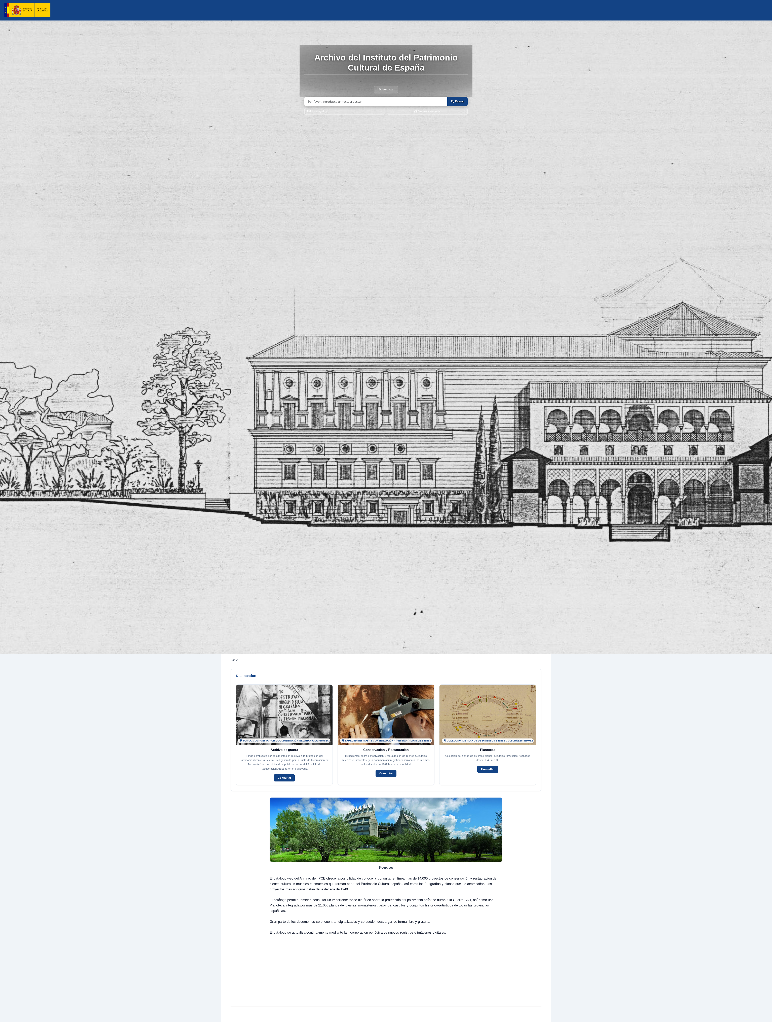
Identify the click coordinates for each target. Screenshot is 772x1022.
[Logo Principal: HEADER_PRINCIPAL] (27, 10)
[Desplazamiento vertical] (386, 389)
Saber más (386, 89)
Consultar (284, 777)
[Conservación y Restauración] (386, 735)
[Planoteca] (487, 735)
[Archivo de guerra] (284, 735)
